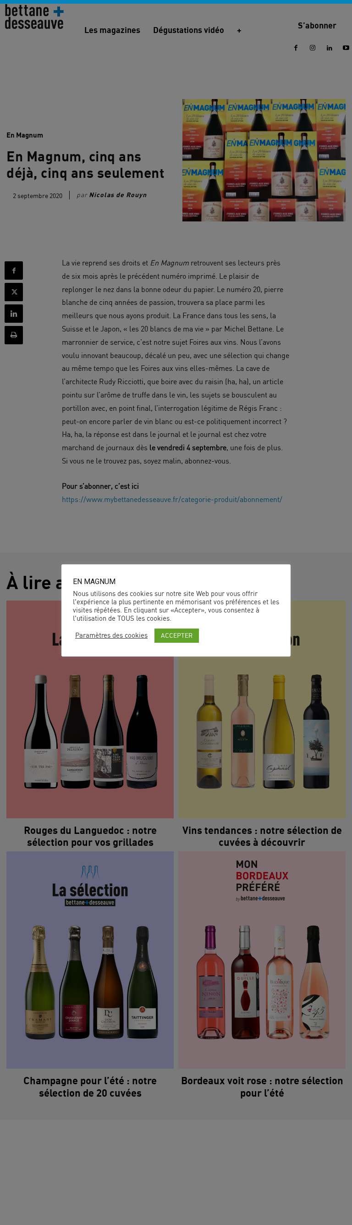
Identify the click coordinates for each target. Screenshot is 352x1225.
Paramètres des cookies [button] (111, 635)
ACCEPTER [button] (176, 635)
